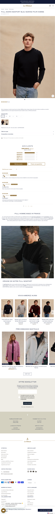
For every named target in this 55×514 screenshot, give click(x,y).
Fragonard (3, 499)
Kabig (29, 501)
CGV (28, 455)
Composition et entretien (7, 134)
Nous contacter (31, 450)
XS (2, 116)
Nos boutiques (4, 455)
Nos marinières (30, 491)
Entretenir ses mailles (32, 464)
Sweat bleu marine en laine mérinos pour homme (48, 321)
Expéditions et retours (32, 452)
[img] (5, 173)
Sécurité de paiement (32, 461)
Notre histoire (4, 450)
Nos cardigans (30, 495)
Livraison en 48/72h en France (7, 461)
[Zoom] (53, 96)
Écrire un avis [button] (18, 164)
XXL (21, 116)
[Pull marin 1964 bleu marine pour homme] (3, 124)
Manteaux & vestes (31, 499)
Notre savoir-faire (4, 454)
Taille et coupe (4, 131)
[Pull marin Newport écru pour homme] (7, 124)
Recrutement (3, 457)
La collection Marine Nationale (7, 490)
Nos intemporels (31, 493)
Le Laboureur (3, 501)
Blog (2, 459)
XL (16, 116)
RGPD (29, 457)
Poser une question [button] (36, 164)
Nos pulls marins (31, 490)
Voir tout (27, 374)
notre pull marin (29, 286)
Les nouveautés (4, 495)
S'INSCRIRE (27, 403)
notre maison (5, 285)
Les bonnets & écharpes (6, 493)
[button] (4, 101)
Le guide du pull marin (5, 464)
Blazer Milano (30, 504)
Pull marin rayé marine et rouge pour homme (34, 321)
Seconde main (30, 502)
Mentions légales (31, 454)
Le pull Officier (4, 491)
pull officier (46, 216)
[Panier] (49, 6)
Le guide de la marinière (6, 462)
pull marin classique (36, 216)
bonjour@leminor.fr (39, 429)
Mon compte (30, 462)
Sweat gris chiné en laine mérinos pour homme (21, 321)
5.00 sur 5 (31, 148)
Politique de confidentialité (33, 459)
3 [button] (28, 206)
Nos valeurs (3, 452)
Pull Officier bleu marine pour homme (7, 321)
